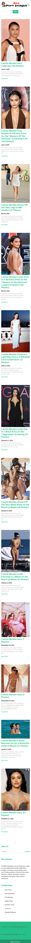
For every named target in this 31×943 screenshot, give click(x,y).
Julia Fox (8, 908)
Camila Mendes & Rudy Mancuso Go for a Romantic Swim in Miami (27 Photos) (15, 743)
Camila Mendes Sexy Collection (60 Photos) (12, 64)
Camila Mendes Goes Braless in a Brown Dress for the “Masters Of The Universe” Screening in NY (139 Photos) (14, 136)
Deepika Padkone (10, 912)
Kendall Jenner (10, 905)
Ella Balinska (9, 897)
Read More (4, 78)
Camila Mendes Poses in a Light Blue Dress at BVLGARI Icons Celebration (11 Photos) (15, 358)
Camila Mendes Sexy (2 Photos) (12, 696)
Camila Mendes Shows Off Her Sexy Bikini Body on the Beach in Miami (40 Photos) (15, 505)
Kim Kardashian (10, 893)
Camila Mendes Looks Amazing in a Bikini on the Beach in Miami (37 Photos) (15, 577)
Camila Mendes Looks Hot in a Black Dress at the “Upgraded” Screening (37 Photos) (14, 433)
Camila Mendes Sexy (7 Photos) (12, 640)
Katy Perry (8, 890)
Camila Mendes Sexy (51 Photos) (13, 814)
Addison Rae (9, 901)
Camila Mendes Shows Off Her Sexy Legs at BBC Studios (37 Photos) (14, 207)
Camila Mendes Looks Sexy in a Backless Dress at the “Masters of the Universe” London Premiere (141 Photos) (15, 282)
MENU (15, 11)
